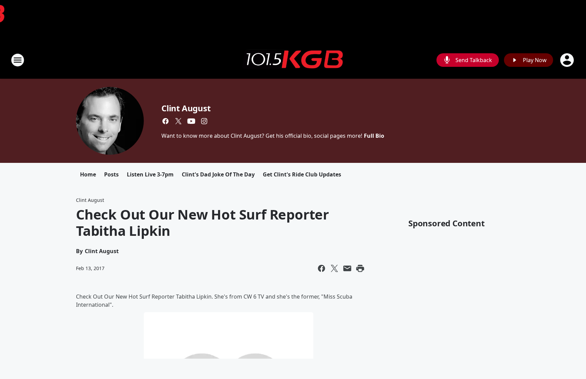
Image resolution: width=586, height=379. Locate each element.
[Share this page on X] (334, 268)
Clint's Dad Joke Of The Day (218, 174)
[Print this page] (360, 268)
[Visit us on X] (178, 121)
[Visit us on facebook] (165, 121)
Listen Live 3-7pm (150, 174)
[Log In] (567, 60)
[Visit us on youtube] (191, 121)
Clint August (186, 108)
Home (88, 174)
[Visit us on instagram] (204, 121)
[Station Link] (293, 60)
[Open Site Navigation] (17, 60)
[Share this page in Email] (347, 268)
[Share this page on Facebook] (321, 268)
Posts (111, 174)
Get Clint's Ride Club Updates (302, 174)
